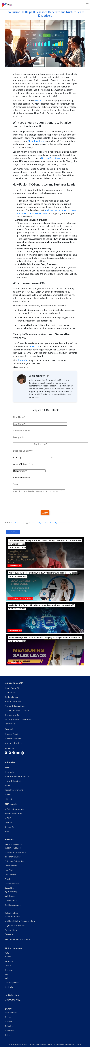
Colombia (9, 1026)
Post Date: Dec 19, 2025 (17, 547)
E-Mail (7, 879)
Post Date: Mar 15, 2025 (17, 641)
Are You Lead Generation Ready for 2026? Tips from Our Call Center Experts (43, 573)
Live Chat (9, 870)
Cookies (78, 1044)
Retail (7, 785)
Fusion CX (40, 100)
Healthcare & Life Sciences (17, 776)
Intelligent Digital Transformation (20, 921)
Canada (8, 1017)
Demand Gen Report (51, 158)
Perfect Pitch (11, 930)
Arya (7, 832)
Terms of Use (51, 1044)
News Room (10, 724)
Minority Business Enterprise (18, 719)
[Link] (7, 4)
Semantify (9, 827)
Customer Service (13, 848)
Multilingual (10, 896)
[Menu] (86, 4)
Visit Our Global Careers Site (17, 939)
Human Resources (13, 739)
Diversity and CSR (12, 715)
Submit (45, 513)
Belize (7, 1035)
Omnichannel (11, 900)
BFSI (7, 767)
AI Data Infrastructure (14, 809)
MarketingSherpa (36, 141)
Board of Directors (13, 701)
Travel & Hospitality (13, 781)
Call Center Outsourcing (15, 852)
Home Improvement (14, 790)
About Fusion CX (12, 688)
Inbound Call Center (13, 857)
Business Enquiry (12, 734)
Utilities (8, 794)
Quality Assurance (13, 905)
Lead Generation (17, 523)
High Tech (9, 772)
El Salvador (9, 1030)
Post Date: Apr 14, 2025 (17, 609)
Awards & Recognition (14, 706)
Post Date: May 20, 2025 (17, 576)
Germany (9, 970)
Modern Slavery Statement (65, 1044)
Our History (10, 692)
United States (11, 1013)
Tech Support (11, 866)
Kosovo (8, 966)
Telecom (8, 799)
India (7, 978)
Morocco (9, 961)
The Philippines (12, 983)
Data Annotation (12, 917)
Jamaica (8, 1022)
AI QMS (8, 818)
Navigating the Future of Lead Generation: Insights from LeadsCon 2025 (41, 605)
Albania (8, 957)
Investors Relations (13, 743)
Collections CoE (12, 884)
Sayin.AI (8, 823)
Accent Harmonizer (13, 814)
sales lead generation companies (60, 523)
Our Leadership (11, 697)
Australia (9, 987)
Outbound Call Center (14, 861)
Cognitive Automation (14, 925)
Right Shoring (11, 892)
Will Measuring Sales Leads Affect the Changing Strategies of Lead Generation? (45, 638)
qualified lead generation (39, 523)
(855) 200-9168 (14, 1000)
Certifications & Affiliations (17, 710)
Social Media (10, 875)
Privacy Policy (41, 1044)
